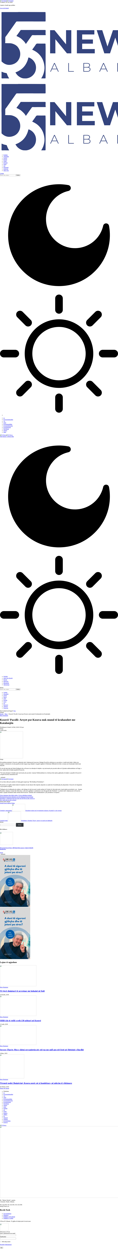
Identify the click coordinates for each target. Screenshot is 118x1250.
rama (4, 422)
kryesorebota (6, 1121)
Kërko (1, 822)
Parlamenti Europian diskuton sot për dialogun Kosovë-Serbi (16, 797)
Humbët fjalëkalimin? (6, 1244)
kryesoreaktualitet (8, 419)
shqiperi (5, 1117)
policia (5, 430)
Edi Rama (6, 429)
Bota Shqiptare (4, 715)
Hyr (15, 711)
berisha (5, 1108)
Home (1, 714)
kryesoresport (7, 427)
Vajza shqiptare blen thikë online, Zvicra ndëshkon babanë (16, 795)
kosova (5, 1113)
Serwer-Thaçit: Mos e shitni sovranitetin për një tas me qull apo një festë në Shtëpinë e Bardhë (42, 1050)
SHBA (5, 1114)
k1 (4, 418)
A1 (4, 421)
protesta (5, 1119)
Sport (1, 852)
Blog (6, 714)
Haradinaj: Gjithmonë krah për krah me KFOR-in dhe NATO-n (17, 798)
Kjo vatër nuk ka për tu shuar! (8, 800)
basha (5, 1111)
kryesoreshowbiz (8, 426)
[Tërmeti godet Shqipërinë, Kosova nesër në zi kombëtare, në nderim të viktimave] (12, 1078)
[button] (7, 436)
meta (4, 432)
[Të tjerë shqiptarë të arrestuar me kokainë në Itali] (18, 985)
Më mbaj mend (6, 1241)
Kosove (5, 1122)
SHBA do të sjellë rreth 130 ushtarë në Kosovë (20, 1020)
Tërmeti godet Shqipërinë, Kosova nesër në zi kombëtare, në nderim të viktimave (36, 1083)
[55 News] (6, 435)
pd (4, 1110)
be (4, 1116)
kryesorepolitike (7, 424)
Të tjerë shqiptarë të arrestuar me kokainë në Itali (22, 991)
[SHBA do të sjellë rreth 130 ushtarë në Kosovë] (18, 1015)
